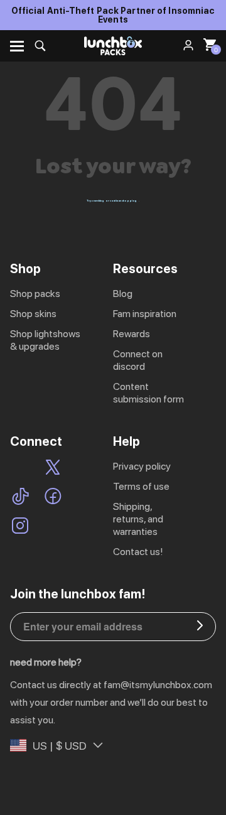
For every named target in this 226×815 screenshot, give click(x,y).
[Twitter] (53, 469)
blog (122, 294)
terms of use (141, 486)
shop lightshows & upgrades (45, 340)
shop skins (33, 314)
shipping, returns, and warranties (138, 518)
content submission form (148, 393)
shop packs (35, 294)
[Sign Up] (200, 626)
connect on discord (138, 360)
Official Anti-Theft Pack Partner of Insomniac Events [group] (113, 15)
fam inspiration (144, 314)
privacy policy (142, 466)
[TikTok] (20, 497)
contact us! (138, 552)
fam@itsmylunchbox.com (158, 685)
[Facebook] (53, 497)
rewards (131, 334)
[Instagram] (20, 526)
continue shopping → (124, 201)
